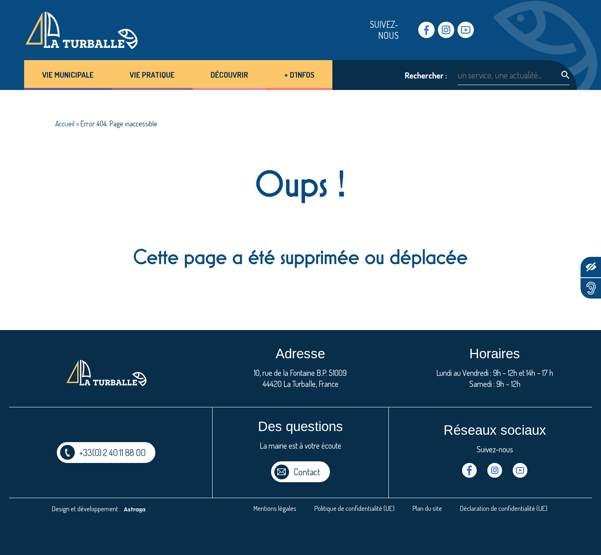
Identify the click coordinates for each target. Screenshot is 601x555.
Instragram (446, 30)
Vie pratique (152, 74)
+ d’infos (299, 74)
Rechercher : (426, 75)
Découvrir (229, 74)
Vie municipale (68, 74)
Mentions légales (274, 508)
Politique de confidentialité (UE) (354, 508)
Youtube (465, 30)
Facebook (426, 30)
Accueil (64, 123)
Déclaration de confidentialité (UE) (503, 508)
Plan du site (427, 508)
